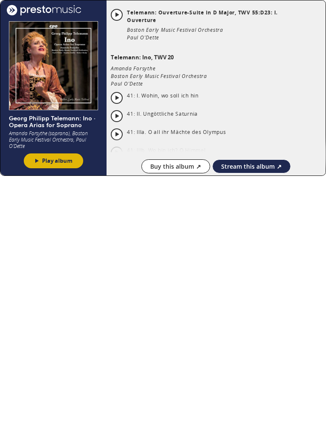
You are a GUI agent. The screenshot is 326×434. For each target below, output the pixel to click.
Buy (172, 166)
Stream (248, 166)
